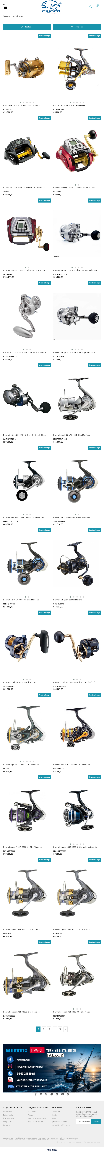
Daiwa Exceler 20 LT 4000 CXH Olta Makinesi (73, 1012)
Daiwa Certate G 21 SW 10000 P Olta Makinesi (23, 517)
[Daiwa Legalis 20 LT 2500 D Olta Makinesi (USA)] (77, 810)
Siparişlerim (7, 1112)
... (54, 1029)
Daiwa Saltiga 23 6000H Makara (67, 600)
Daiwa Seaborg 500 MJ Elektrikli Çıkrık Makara (74, 188)
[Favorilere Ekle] (27, 73)
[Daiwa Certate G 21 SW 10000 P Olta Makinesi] (27, 481)
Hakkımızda (56, 1112)
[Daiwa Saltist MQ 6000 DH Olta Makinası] (77, 481)
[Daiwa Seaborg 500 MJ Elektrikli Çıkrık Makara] (77, 151)
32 (60, 1029)
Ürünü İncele (38, 73)
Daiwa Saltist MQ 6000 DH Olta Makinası (71, 517)
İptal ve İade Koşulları (59, 1122)
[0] (96, 6)
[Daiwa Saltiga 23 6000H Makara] (77, 563)
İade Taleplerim (8, 1118)
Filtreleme (78, 27)
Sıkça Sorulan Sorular (35, 1122)
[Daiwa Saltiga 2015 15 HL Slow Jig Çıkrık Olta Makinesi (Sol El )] (77, 316)
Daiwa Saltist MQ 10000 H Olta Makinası (21, 600)
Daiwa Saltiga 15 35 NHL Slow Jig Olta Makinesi (75, 270)
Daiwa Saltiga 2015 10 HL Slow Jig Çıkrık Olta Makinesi (25, 435)
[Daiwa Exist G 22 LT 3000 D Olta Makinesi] (77, 398)
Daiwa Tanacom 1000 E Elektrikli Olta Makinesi (24, 188)
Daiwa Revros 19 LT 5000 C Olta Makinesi (71, 765)
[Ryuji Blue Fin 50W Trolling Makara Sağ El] (27, 69)
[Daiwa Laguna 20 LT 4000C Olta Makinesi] (77, 893)
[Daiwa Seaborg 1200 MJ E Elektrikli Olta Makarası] (27, 233)
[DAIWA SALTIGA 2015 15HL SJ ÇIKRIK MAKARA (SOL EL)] (27, 316)
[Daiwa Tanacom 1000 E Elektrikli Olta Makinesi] (27, 151)
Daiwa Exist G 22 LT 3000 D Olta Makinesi (71, 435)
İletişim (54, 1115)
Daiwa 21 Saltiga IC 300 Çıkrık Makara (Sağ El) (74, 682)
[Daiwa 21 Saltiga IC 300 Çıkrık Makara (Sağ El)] (77, 646)
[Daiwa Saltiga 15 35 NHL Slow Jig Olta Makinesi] (77, 233)
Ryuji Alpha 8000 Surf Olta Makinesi (69, 105)
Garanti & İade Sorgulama (37, 1118)
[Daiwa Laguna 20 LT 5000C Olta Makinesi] (27, 893)
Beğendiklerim (8, 1115)
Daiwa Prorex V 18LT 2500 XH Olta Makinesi (22, 847)
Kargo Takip (7, 1122)
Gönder (96, 1121)
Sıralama (28, 27)
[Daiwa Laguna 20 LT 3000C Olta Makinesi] (27, 975)
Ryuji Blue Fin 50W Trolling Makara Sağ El (21, 105)
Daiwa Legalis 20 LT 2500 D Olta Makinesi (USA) (75, 847)
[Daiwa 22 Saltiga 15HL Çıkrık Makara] (27, 646)
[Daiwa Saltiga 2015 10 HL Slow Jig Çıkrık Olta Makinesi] (27, 398)
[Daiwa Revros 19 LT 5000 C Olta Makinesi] (77, 728)
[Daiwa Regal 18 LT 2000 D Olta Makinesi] (27, 728)
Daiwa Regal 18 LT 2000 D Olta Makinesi (21, 765)
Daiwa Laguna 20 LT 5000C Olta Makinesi (21, 929)
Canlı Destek (32, 1112)
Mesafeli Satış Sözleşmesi (61, 1125)
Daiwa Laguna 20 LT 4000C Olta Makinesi (71, 929)
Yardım (30, 1115)
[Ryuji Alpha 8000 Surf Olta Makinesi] (77, 69)
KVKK (54, 1118)
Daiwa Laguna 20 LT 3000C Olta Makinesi (21, 1012)
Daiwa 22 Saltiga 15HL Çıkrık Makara (20, 682)
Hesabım (6, 1125)
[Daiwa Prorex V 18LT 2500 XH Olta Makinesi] (27, 810)
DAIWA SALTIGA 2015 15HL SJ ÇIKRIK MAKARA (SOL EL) (25, 353)
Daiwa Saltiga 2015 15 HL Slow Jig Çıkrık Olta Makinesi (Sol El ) (75, 353)
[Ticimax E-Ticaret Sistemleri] (52, 1150)
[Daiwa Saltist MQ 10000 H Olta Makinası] (27, 563)
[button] (20, 102)
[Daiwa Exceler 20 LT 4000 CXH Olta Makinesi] (77, 975)
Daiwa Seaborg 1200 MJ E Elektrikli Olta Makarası (25, 270)
